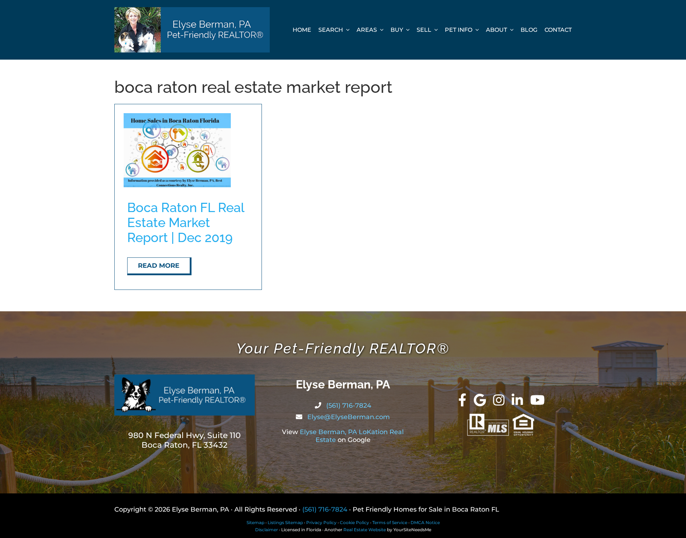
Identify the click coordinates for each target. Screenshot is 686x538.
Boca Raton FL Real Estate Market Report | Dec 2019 (185, 222)
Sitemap (255, 522)
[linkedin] (517, 400)
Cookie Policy (354, 522)
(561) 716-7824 (347, 405)
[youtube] (537, 400)
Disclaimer (266, 529)
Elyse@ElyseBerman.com (347, 417)
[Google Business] (480, 400)
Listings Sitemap (285, 522)
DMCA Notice (425, 522)
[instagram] (498, 400)
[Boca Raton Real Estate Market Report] (177, 116)
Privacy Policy (321, 522)
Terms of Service (389, 522)
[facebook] (462, 400)
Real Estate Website (364, 529)
